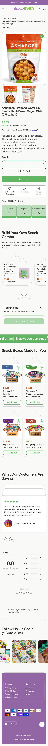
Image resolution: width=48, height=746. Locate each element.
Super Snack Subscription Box (10, 445)
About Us (29, 688)
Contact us (30, 691)
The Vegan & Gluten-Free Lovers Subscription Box (34, 394)
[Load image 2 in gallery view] (28, 94)
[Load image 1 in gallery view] (10, 94)
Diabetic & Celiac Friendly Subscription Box (10, 394)
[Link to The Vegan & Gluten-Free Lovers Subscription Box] (35, 374)
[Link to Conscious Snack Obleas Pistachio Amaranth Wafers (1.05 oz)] (24, 273)
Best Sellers (12, 18)
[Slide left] (20, 296)
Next (8, 27)
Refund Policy (10, 691)
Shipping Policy (11, 697)
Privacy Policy (10, 688)
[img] (10, 568)
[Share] (18, 372)
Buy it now (24, 179)
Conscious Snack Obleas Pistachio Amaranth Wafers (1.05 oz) (10, 270)
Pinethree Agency (29, 739)
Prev (3, 27)
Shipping (5, 125)
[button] (2, 8)
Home (4, 18)
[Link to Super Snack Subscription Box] (12, 427)
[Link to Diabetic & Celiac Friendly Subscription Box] (12, 374)
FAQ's (28, 694)
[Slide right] (27, 296)
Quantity (5, 157)
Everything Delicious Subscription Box (35, 445)
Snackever (27, 735)
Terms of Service (11, 694)
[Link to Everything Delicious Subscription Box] (35, 427)
